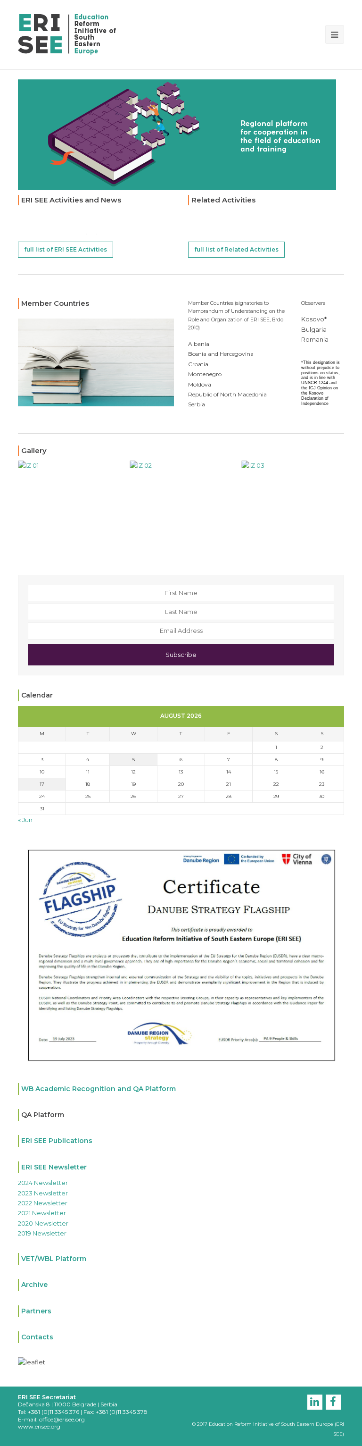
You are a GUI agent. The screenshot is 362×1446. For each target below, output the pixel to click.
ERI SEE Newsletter (54, 1167)
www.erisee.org (39, 1426)
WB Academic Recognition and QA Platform (98, 1088)
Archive (34, 1284)
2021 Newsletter (42, 1213)
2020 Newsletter (43, 1223)
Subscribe (181, 654)
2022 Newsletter (42, 1203)
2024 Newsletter (43, 1182)
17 (42, 784)
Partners (36, 1311)
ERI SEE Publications (56, 1140)
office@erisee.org (62, 1419)
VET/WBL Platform (53, 1258)
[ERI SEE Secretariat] (67, 33)
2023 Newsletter (43, 1193)
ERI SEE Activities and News (71, 200)
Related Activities (223, 200)
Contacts (37, 1337)
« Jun (25, 820)
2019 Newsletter (42, 1233)
